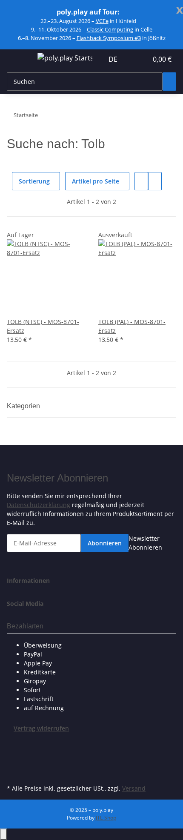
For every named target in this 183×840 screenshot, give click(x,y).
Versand (134, 788)
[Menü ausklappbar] (17, 59)
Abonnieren (105, 543)
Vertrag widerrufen (41, 728)
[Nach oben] (3, 834)
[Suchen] (169, 81)
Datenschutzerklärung (38, 505)
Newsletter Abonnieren (145, 542)
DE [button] (114, 59)
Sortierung (34, 181)
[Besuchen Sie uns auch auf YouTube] (13, 762)
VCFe (102, 21)
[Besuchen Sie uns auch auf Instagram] (13, 772)
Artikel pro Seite (95, 181)
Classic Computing (110, 29)
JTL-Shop (106, 817)
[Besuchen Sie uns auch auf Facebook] (13, 743)
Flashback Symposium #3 (109, 38)
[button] (132, 59)
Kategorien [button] (24, 406)
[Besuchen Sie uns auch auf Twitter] (13, 752)
